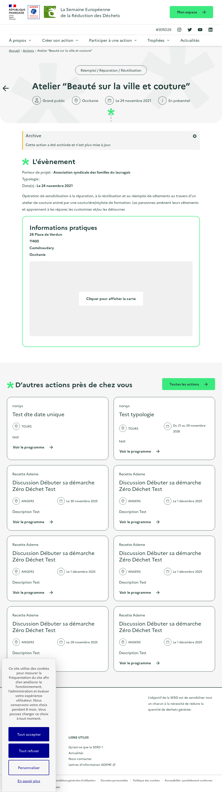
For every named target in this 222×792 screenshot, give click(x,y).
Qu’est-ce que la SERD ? (86, 747)
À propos (17, 40)
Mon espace (187, 12)
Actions (28, 50)
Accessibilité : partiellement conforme (188, 780)
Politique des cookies (146, 780)
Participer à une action (110, 40)
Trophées (156, 40)
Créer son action (57, 40)
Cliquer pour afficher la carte (111, 298)
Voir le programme (33, 447)
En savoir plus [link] (29, 780)
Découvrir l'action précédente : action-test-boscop (5, 88)
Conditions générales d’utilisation (74, 780)
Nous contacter (80, 759)
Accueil (14, 50)
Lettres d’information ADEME (90, 764)
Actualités (189, 40)
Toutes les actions (185, 384)
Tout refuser (29, 750)
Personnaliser (29, 767)
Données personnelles (114, 780)
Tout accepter (29, 734)
